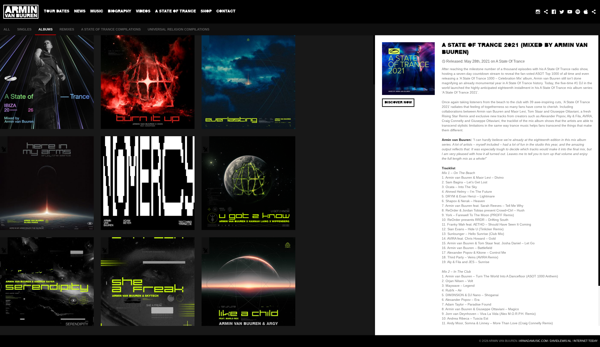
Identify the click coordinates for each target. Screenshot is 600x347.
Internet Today (586, 341)
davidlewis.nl (560, 341)
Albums (45, 29)
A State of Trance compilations (111, 29)
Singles (24, 29)
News (80, 12)
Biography (119, 12)
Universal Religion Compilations (178, 29)
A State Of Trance (175, 12)
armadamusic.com (533, 341)
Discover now (398, 102)
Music (96, 12)
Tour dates (56, 12)
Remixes (67, 29)
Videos (143, 12)
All (7, 29)
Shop (206, 12)
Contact (226, 12)
